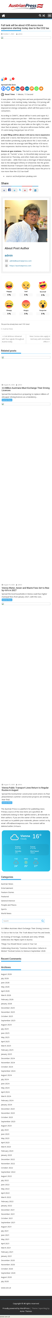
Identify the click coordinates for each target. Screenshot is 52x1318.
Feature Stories (7, 892)
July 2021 (5, 1231)
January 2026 (6, 1003)
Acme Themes (26, 1311)
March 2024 (6, 1096)
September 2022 (8, 1172)
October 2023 (7, 1117)
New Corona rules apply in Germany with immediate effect (40, 339)
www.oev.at (6, 1287)
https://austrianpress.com (20, 265)
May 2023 (5, 1138)
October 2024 (7, 1067)
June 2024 (5, 1083)
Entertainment (7, 888)
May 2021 (5, 1239)
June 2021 (5, 1235)
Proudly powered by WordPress (16, 1308)
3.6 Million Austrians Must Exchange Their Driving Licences (25, 928)
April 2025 (5, 1041)
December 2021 (8, 1210)
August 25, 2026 (9, 385)
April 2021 (5, 1243)
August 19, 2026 (9, 585)
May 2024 (5, 1088)
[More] (41, 88)
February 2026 (7, 999)
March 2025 (6, 1045)
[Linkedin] (17, 88)
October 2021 (7, 1218)
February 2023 (7, 1151)
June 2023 (5, 1134)
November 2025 (8, 1012)
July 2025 (5, 1029)
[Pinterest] (22, 88)
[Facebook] (3, 88)
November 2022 (8, 1163)
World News (6, 913)
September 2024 (8, 1071)
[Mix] (32, 88)
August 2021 (6, 1226)
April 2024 (5, 1092)
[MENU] (49, 15)
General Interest (8, 900)
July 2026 (5, 978)
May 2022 (5, 1189)
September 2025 (8, 1020)
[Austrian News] (3, 15)
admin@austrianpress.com (21, 261)
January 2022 (6, 1205)
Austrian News (8, 329)
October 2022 (7, 1168)
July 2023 (5, 1130)
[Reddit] (13, 88)
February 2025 (7, 1050)
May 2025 (5, 1037)
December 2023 (8, 1109)
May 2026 (5, 987)
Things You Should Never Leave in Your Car (19, 944)
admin (20, 34)
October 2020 (7, 1269)
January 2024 (6, 1104)
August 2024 (6, 1075)
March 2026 (6, 995)
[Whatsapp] (36, 88)
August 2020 (6, 1277)
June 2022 (5, 1184)
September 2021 (8, 1222)
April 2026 (5, 991)
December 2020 (8, 1260)
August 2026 (6, 974)
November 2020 (8, 1264)
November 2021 (8, 1214)
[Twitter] (8, 88)
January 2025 (6, 1054)
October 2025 (7, 1016)
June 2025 (5, 1033)
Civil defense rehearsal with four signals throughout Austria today (13, 339)
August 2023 (6, 1125)
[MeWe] (27, 88)
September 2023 (8, 1121)
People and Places (8, 905)
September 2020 (8, 1273)
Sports (4, 909)
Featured (5, 896)
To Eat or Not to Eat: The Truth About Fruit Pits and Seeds (25, 932)
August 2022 (6, 1176)
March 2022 (6, 1197)
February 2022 (7, 1201)
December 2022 (8, 1159)
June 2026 (5, 982)
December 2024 (8, 1058)
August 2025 (6, 1024)
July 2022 (5, 1180)
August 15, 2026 (9, 785)
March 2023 (6, 1146)
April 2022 (5, 1193)
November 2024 (8, 1062)
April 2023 (5, 1142)
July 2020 (5, 1281)
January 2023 (6, 1155)
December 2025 (8, 1008)
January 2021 (6, 1256)
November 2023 (8, 1113)
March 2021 (6, 1247)
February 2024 (7, 1100)
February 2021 (7, 1252)
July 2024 (5, 1079)
